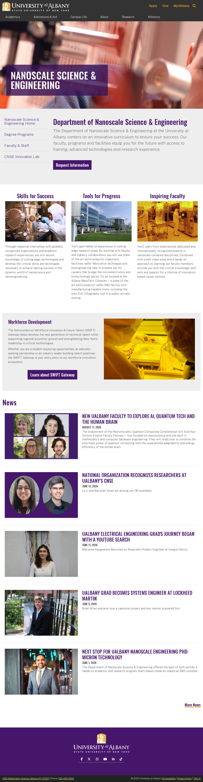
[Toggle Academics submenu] (27, 17)
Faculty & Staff (16, 145)
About (104, 17)
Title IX (197, 778)
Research (128, 17)
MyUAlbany (181, 5)
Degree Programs (18, 134)
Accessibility (169, 778)
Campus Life (78, 17)
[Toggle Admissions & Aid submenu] (64, 17)
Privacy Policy (184, 778)
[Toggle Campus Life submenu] (94, 17)
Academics (12, 17)
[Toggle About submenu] (115, 17)
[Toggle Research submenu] (141, 17)
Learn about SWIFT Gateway (52, 375)
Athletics (154, 17)
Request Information (72, 165)
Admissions (45, 17)
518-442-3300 (66, 778)
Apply (153, 5)
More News (193, 704)
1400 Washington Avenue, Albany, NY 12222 (25, 778)
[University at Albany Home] (36, 6)
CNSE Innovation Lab (21, 156)
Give (165, 5)
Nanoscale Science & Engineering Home (21, 121)
